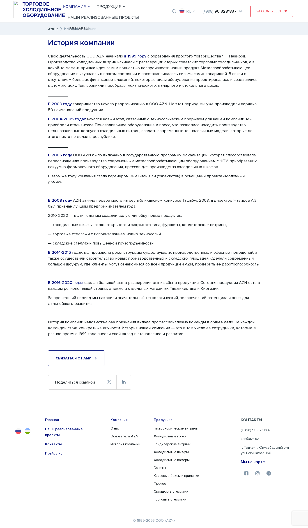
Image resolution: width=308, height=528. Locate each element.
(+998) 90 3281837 (256, 430)
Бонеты (160, 468)
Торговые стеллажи (170, 499)
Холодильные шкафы (171, 452)
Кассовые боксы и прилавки (176, 475)
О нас (115, 428)
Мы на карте (253, 461)
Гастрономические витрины (176, 428)
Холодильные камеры (172, 460)
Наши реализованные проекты (103, 17)
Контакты (78, 28)
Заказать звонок (271, 11)
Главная (52, 420)
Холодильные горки (170, 436)
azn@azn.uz (250, 439)
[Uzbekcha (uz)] (27, 431)
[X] (109, 382)
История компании (125, 444)
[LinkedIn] (123, 382)
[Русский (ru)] (18, 431)
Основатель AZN (124, 436)
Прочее (160, 483)
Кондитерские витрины (172, 444)
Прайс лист (54, 453)
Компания (74, 6)
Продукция (109, 6)
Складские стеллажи (171, 491)
